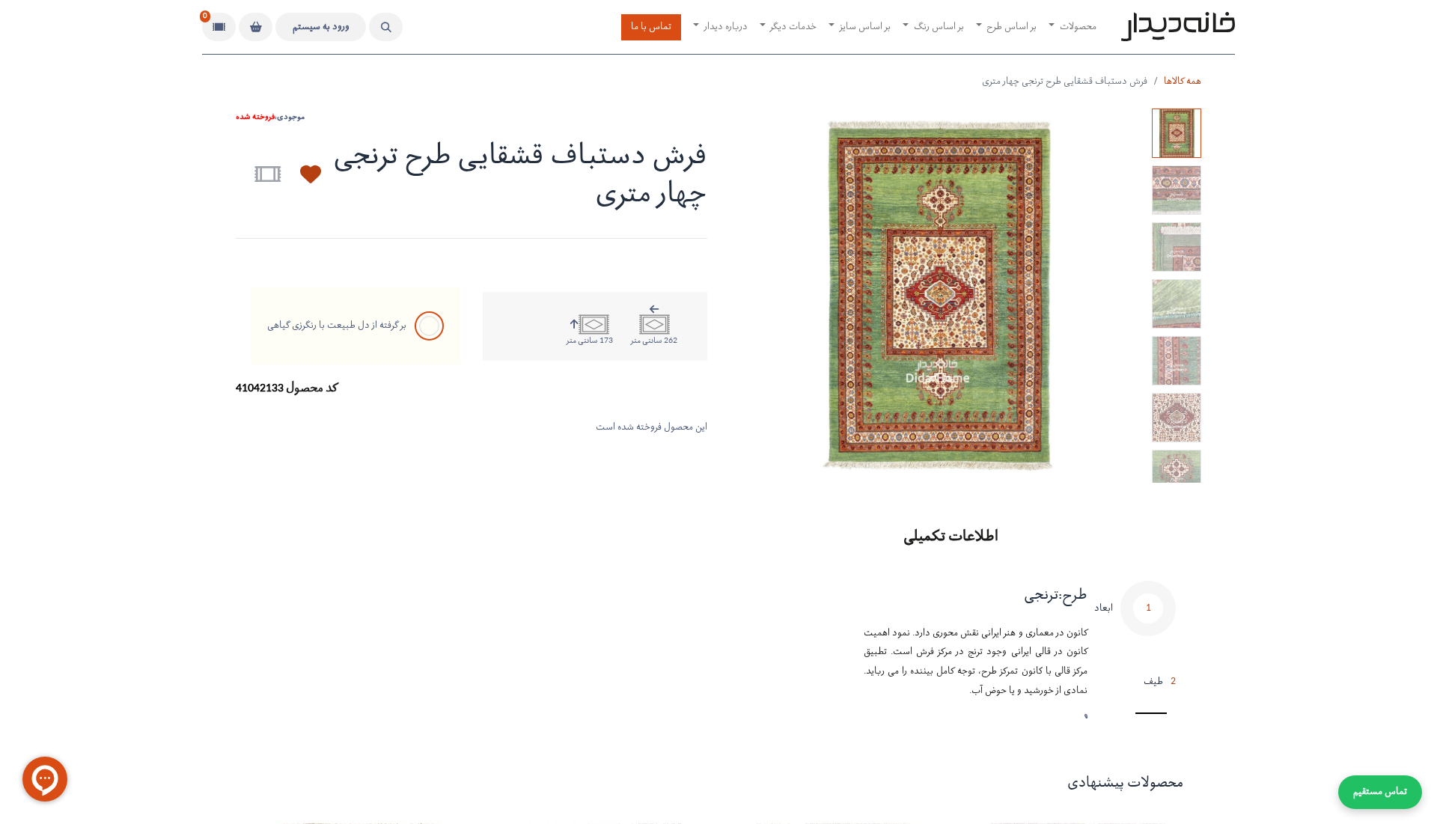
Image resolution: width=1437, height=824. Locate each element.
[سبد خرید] (255, 27)
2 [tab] (1160, 682)
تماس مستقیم (1380, 792)
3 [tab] (1161, 715)
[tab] (1135, 620)
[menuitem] (1072, 27)
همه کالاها (1182, 82)
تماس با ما (651, 27)
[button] (386, 27)
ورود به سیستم (321, 27)
